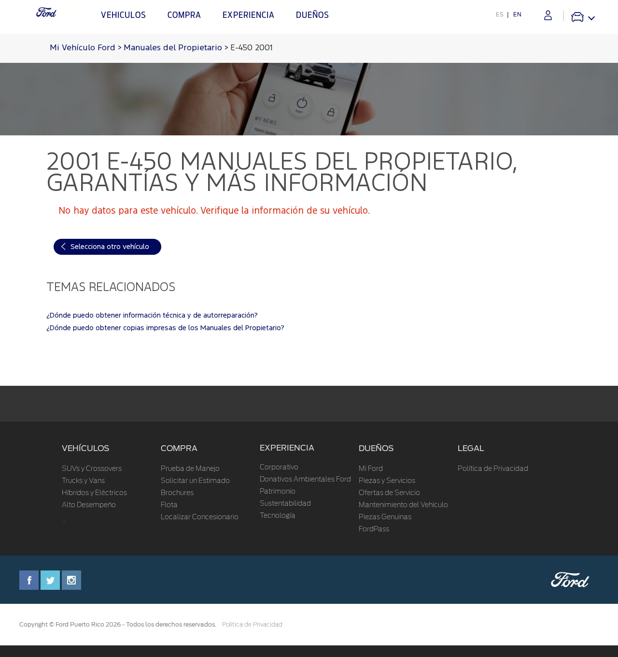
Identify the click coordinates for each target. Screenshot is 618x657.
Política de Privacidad (493, 469)
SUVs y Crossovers (92, 469)
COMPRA (179, 448)
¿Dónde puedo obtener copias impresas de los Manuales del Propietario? (165, 328)
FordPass (374, 529)
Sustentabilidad (285, 503)
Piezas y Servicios (387, 481)
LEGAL (471, 448)
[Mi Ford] (548, 15)
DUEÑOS (376, 448)
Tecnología (277, 515)
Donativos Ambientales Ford (305, 479)
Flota (169, 505)
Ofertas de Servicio (389, 493)
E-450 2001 (251, 48)
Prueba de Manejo (190, 469)
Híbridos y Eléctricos (94, 493)
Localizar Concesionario (200, 517)
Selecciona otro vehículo (109, 247)
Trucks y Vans (83, 481)
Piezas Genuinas (385, 517)
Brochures (177, 493)
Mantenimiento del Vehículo (403, 505)
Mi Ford (371, 469)
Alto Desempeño (89, 505)
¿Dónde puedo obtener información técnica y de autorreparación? (152, 315)
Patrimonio (277, 491)
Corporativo (279, 467)
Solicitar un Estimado (195, 481)
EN (517, 14)
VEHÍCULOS (85, 448)
